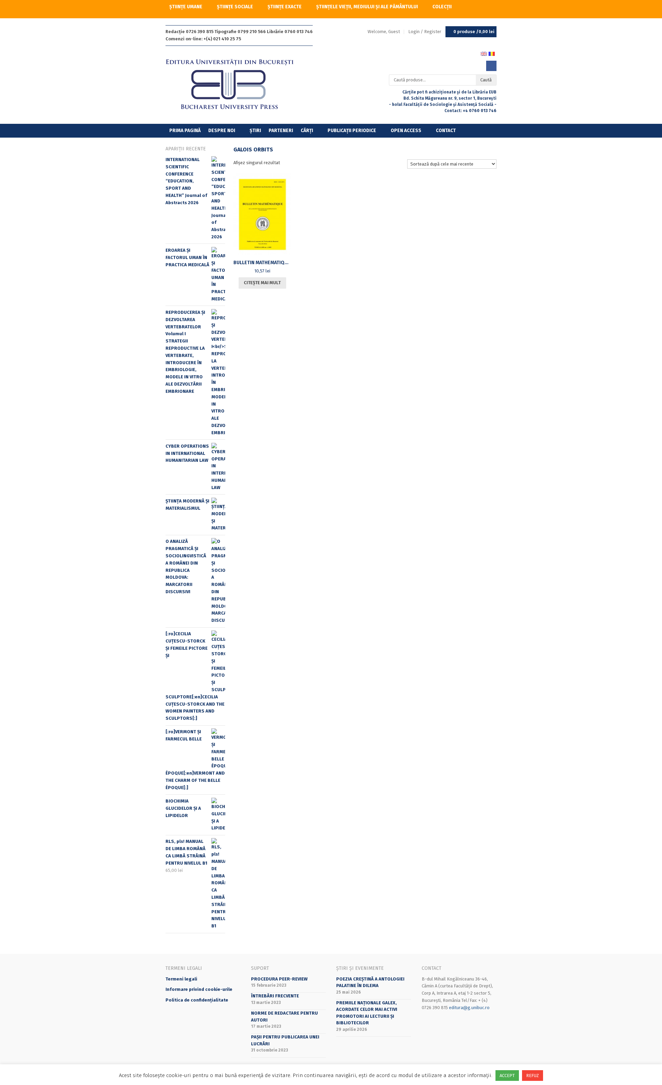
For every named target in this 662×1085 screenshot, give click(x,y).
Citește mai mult (262, 282)
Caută (486, 79)
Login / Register (424, 31)
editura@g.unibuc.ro (469, 1007)
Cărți (307, 130)
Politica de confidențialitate (197, 1000)
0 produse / (473, 31)
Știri (255, 130)
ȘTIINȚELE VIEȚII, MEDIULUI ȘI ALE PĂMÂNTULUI (367, 7)
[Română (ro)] (492, 53)
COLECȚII (442, 7)
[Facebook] (491, 66)
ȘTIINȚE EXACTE (285, 7)
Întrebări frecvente (275, 995)
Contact (446, 130)
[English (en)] (484, 53)
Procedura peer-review (279, 979)
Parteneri (281, 130)
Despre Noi (221, 130)
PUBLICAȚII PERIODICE (352, 130)
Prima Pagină (185, 130)
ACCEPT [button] (507, 1075)
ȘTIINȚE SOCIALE (235, 7)
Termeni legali (181, 979)
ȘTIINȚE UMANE (185, 7)
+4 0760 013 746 (479, 110)
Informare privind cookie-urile (199, 989)
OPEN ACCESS (406, 130)
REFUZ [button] (532, 1075)
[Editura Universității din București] (237, 84)
